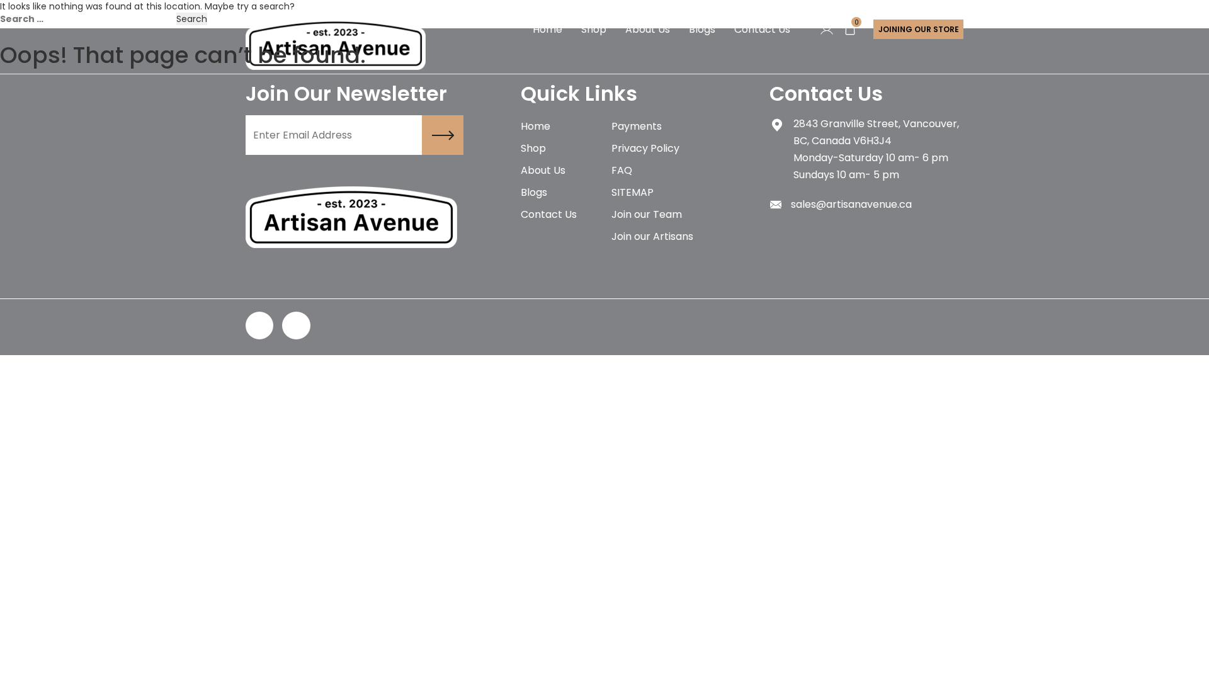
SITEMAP (632, 192)
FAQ (621, 170)
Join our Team (646, 214)
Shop (533, 148)
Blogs (534, 192)
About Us (543, 170)
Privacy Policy (645, 148)
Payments (636, 126)
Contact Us (549, 214)
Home (535, 126)
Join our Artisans (652, 236)
